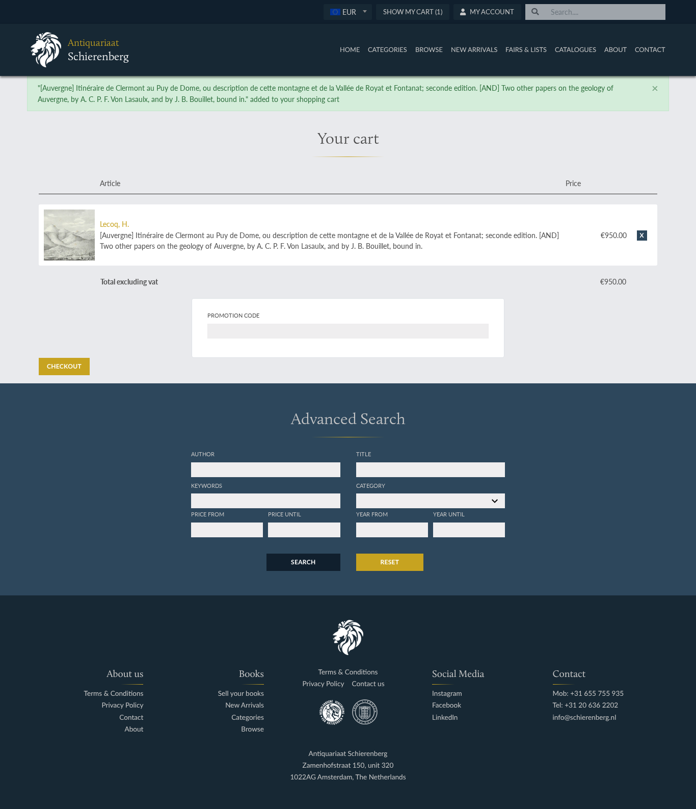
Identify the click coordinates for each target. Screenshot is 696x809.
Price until (284, 514)
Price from (207, 514)
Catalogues (575, 49)
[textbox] (347, 12)
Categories (387, 49)
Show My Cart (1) (412, 11)
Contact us (368, 684)
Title (363, 454)
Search (303, 562)
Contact (650, 49)
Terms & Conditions (113, 693)
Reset (390, 562)
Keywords (206, 485)
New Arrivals (474, 49)
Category (370, 485)
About (615, 49)
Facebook (446, 705)
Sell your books (240, 693)
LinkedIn (445, 717)
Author (203, 454)
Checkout (64, 366)
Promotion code (233, 315)
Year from (372, 514)
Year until (449, 514)
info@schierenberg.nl (585, 717)
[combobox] (348, 12)
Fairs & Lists (526, 49)
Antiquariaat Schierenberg (348, 754)
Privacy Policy (122, 705)
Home (350, 49)
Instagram (447, 693)
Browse (429, 49)
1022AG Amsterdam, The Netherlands (348, 777)
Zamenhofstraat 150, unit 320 (348, 765)
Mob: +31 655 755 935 (588, 693)
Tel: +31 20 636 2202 (586, 705)
